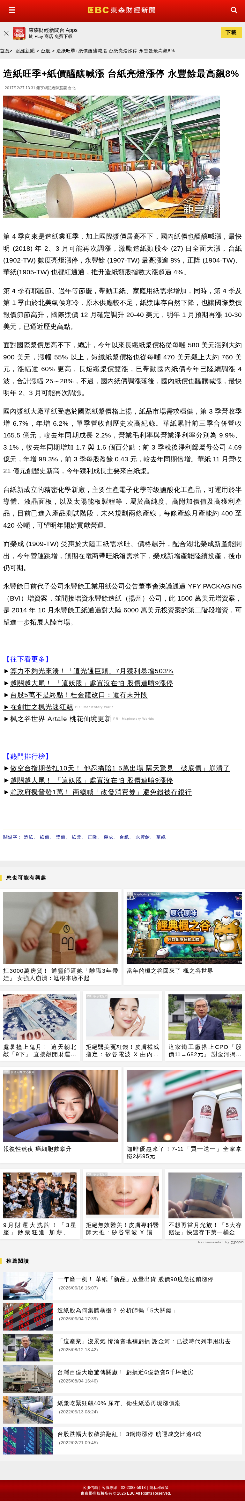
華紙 (161, 837)
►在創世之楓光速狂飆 (38, 707)
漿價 (60, 837)
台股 (45, 50)
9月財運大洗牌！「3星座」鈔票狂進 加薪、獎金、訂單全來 (40, 1229)
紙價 (44, 837)
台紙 (124, 837)
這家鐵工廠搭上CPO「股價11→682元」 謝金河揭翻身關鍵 (205, 1051)
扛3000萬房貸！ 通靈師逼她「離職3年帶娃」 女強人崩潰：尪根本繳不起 (60, 974)
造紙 (28, 837)
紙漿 (76, 837)
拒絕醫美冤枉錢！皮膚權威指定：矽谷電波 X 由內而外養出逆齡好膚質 (122, 1051)
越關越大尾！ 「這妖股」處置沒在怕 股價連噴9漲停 (91, 683)
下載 (231, 32)
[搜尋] (232, 15)
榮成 (108, 837)
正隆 (92, 837)
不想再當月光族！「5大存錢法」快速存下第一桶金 (205, 1229)
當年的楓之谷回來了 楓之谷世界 (170, 971)
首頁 (5, 50)
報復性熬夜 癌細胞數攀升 (37, 1149)
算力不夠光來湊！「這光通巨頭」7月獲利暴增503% (92, 671)
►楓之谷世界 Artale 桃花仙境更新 (57, 718)
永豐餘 (143, 837)
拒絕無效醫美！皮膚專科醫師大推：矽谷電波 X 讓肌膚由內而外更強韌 (122, 1229)
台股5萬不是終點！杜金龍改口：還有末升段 (79, 694)
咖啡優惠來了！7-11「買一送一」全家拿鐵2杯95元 (184, 1152)
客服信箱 (90, 1487)
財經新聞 (25, 50)
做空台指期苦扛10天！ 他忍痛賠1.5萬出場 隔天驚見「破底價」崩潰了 (120, 768)
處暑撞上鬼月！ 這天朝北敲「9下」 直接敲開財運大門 (40, 1051)
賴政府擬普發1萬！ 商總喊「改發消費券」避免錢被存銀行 (101, 792)
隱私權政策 (159, 1487)
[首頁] (122, 9)
